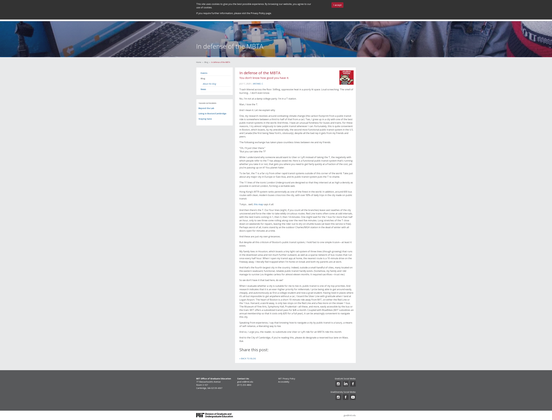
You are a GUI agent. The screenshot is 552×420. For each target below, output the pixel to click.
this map (258, 204)
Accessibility (283, 381)
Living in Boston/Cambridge (212, 113)
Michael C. (258, 83)
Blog (206, 62)
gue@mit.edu (350, 415)
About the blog (209, 83)
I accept (337, 5)
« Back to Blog (247, 358)
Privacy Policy (258, 13)
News (203, 89)
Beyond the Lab (206, 108)
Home (198, 62)
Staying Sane (205, 118)
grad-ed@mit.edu (245, 381)
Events (204, 73)
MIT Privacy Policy (286, 378)
